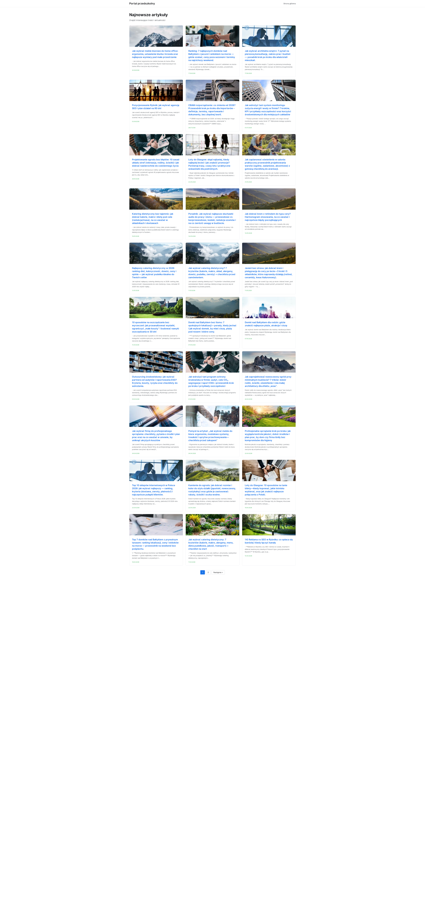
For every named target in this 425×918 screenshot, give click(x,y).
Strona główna (289, 3)
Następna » (218, 572)
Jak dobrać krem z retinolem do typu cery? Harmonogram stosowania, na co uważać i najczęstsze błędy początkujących (268, 217)
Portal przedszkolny (142, 3)
